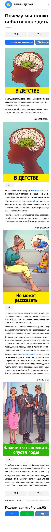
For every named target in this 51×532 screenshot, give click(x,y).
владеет (29, 337)
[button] (16, 34)
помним (35, 191)
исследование (29, 354)
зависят (34, 313)
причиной (30, 201)
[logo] (19, 4)
